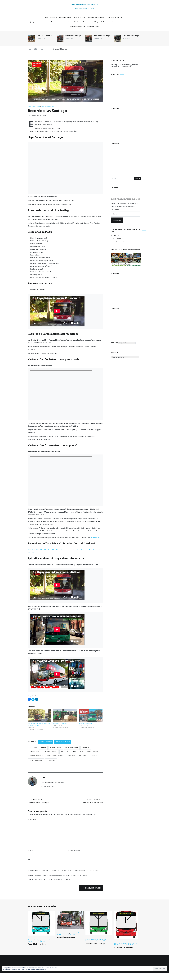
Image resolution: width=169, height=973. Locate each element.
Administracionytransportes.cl (84, 4)
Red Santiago (83, 756)
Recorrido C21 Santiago (123, 947)
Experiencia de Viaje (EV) (114, 17)
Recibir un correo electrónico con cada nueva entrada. (49, 879)
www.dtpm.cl (94, 537)
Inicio (47, 17)
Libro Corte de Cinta (119, 242)
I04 (41, 550)
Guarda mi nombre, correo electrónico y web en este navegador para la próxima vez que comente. (63, 870)
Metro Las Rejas (92, 752)
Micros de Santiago (34, 106)
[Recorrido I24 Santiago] (65, 715)
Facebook (114, 187)
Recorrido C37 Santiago (44, 36)
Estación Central (35, 752)
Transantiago (51, 760)
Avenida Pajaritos (55, 747)
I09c (68, 752)
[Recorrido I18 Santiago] (90, 715)
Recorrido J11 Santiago (37, 944)
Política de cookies (41, 969)
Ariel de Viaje (55, 22)
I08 (53, 550)
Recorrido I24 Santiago (60, 723)
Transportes (66, 22)
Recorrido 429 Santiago (66, 937)
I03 (37, 550)
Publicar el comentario (91, 888)
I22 (101, 550)
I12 (69, 550)
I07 (49, 550)
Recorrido (71, 756)
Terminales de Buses (36, 760)
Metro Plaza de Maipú (36, 756)
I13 (73, 550)
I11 (65, 550)
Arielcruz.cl (116, 235)
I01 (29, 550)
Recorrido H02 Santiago (95, 943)
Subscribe (117, 220)
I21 (97, 550)
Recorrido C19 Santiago (73, 36)
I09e (74, 752)
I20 (93, 550)
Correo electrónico (75, 850)
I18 (89, 550)
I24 (30, 552)
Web (29, 859)
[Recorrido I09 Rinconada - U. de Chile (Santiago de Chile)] (39, 715)
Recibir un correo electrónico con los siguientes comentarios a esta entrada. (58, 875)
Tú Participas (77, 22)
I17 (85, 550)
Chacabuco (85, 747)
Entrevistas (53, 17)
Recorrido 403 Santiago (102, 36)
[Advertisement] (126, 89)
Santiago (94, 756)
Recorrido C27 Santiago (131, 36)
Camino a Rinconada (71, 747)
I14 (77, 550)
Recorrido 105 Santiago (92, 801)
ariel (29, 115)
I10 (61, 550)
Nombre (31, 850)
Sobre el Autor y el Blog (90, 22)
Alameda (43, 747)
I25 (34, 552)
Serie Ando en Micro (79, 17)
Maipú (81, 752)
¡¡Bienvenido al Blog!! (93, 26)
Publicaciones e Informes (108, 22)
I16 (81, 550)
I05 (45, 550)
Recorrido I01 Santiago (38, 801)
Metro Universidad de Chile (55, 756)
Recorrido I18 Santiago (86, 723)
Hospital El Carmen (51, 752)
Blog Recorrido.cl (118, 239)
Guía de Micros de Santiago (95, 17)
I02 (33, 550)
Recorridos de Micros (48, 106)
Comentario (32, 819)
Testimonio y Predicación (77, 26)
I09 (57, 550)
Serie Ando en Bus (65, 17)
